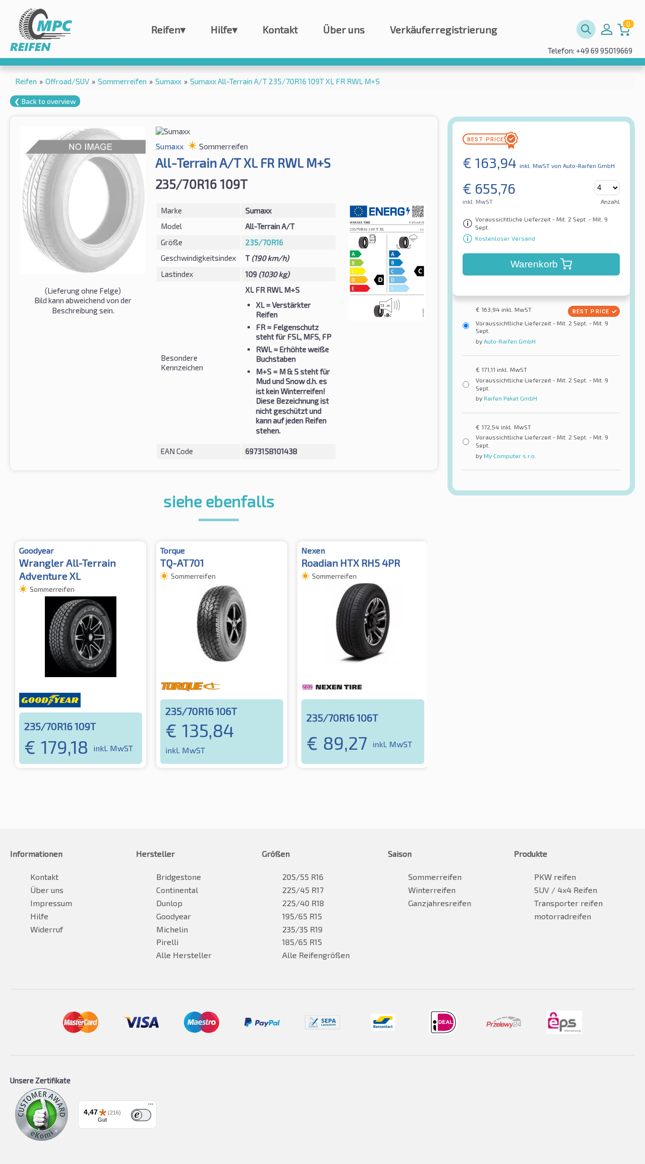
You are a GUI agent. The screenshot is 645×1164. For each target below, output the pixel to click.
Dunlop (169, 903)
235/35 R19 (302, 929)
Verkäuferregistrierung (443, 29)
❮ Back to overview (45, 101)
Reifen (168, 29)
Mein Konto (606, 29)
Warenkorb (534, 264)
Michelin (172, 929)
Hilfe (224, 29)
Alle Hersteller (184, 955)
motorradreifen (562, 916)
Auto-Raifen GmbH (509, 341)
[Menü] (151, 1106)
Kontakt (280, 29)
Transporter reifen (568, 903)
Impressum (51, 903)
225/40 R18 (303, 903)
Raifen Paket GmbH (509, 398)
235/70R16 (264, 242)
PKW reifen (555, 876)
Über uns (344, 29)
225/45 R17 (303, 890)
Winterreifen (432, 890)
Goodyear (173, 916)
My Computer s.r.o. (509, 455)
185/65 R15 (302, 942)
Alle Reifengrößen (316, 955)
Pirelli (167, 942)
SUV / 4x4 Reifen (565, 890)
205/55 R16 (303, 876)
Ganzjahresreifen (439, 903)
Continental (177, 890)
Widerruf (46, 929)
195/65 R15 (302, 916)
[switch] (141, 1115)
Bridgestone (178, 876)
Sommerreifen (435, 876)
